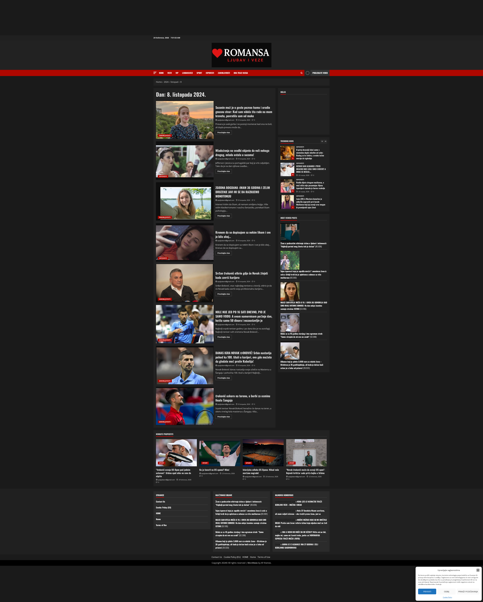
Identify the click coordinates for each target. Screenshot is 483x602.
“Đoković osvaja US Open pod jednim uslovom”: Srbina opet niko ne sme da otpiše (173, 473)
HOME (158, 513)
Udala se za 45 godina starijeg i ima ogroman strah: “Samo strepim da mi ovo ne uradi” (301, 335)
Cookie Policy (447, 597)
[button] (478, 570)
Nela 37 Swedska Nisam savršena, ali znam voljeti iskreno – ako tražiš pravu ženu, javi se (300, 512)
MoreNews (253, 562)
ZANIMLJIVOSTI (224, 72)
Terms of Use (161, 525)
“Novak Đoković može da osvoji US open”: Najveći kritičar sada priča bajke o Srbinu (305, 471)
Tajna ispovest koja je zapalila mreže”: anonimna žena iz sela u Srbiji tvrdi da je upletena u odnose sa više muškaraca (303, 274)
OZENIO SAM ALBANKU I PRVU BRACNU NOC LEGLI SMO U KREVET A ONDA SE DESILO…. (287, 153)
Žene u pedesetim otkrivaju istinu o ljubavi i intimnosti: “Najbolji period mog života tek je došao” (303, 245)
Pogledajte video (320, 72)
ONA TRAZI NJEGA (241, 72)
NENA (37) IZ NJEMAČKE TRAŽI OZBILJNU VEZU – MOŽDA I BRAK (298, 503)
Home (161, 72)
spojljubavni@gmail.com (225, 120)
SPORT (199, 72)
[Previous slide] (322, 141)
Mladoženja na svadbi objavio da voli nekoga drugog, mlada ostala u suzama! (185, 160)
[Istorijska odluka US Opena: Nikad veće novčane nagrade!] (263, 452)
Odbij (446, 591)
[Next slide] (325, 141)
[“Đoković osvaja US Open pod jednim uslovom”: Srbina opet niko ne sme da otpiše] (176, 452)
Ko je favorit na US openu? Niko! (214, 469)
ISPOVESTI (210, 72)
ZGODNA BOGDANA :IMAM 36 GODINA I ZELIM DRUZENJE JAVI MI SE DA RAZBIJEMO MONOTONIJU (185, 201)
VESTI (169, 72)
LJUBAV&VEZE (187, 72)
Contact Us (160, 501)
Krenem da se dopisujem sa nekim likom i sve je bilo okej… (185, 242)
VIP (177, 72)
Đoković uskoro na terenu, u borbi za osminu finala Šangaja (185, 406)
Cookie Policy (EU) (163, 507)
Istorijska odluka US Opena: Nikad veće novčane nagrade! (261, 471)
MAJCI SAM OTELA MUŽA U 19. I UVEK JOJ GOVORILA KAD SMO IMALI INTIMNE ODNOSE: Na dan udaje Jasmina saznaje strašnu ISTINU (303, 305)
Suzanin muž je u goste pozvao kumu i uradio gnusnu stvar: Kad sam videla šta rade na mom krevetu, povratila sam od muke (185, 119)
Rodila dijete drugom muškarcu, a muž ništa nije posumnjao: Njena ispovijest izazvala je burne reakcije (287, 169)
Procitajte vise (224, 133)
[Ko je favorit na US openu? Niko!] (219, 452)
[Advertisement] (75, 17)
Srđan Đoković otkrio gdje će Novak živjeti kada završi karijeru (185, 283)
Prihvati (427, 591)
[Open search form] (302, 72)
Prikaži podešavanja (468, 591)
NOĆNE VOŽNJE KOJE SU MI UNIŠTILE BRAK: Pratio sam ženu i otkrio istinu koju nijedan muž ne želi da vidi (301, 523)
